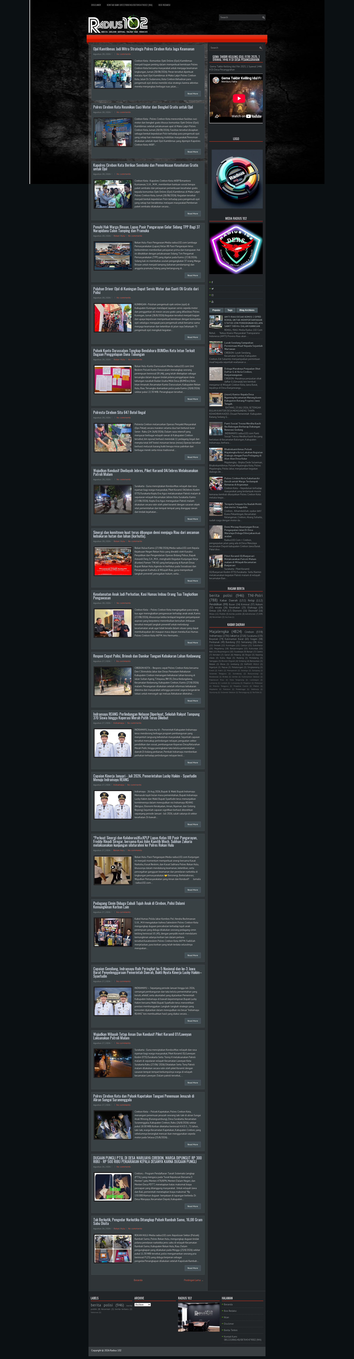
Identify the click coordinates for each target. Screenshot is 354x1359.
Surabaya (238, 651)
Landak (224, 683)
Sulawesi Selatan (228, 692)
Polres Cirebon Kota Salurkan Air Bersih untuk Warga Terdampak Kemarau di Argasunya (242, 481)
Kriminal (245, 604)
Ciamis (259, 651)
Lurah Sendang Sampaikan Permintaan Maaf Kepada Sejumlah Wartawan (243, 346)
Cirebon (249, 632)
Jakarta (234, 635)
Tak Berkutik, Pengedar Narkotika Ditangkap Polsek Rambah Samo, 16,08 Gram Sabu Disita (147, 1221)
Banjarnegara (236, 648)
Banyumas (255, 661)
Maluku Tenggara (220, 686)
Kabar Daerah (229, 600)
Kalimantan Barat (234, 639)
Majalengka (219, 631)
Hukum (259, 604)
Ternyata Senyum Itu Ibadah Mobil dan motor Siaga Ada (242, 506)
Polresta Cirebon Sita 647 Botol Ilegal (119, 412)
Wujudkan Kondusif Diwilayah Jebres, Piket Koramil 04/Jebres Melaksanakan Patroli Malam (145, 472)
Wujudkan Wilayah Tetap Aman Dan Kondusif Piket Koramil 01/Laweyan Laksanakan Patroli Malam (142, 1036)
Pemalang (254, 657)
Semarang (246, 642)
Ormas (212, 610)
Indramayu (118, 723)
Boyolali (213, 639)
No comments (124, 54)
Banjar (250, 651)
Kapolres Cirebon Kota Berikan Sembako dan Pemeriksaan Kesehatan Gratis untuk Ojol (145, 167)
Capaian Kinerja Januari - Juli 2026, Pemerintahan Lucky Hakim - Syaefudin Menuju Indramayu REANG (145, 777)
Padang (240, 657)
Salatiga (244, 670)
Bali (211, 651)
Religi (251, 600)
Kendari (216, 654)
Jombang (235, 664)
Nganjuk (213, 667)
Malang (237, 654)
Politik (222, 613)
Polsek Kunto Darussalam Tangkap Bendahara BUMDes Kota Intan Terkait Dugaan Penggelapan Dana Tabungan (144, 352)
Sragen (253, 639)
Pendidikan (215, 604)
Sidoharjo (255, 689)
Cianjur (244, 645)
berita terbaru (122, 1309)
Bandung (230, 642)
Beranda (138, 1280)
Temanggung (244, 692)
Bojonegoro (223, 651)
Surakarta (252, 635)
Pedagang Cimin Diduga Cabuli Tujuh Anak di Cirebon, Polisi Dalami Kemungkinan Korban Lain (139, 905)
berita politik (235, 613)
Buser (232, 604)
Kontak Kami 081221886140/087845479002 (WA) (129, 4)
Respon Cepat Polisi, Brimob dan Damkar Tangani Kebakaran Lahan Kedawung (147, 656)
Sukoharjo (258, 645)
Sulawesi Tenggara (217, 673)
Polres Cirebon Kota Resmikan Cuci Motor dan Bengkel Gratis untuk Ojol (143, 107)
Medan (256, 686)
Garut (227, 654)
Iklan (226, 1317)
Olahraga (252, 607)
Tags (230, 310)
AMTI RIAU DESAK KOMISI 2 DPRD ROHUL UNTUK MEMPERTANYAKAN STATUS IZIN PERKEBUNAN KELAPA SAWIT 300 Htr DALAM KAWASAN (243, 321)
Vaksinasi (94, 1312)
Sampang (256, 670)
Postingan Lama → (194, 1280)
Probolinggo (240, 689)
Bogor (248, 654)
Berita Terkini (230, 1330)
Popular (216, 310)
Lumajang (235, 683)
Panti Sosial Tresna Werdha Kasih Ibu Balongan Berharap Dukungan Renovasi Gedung (242, 426)
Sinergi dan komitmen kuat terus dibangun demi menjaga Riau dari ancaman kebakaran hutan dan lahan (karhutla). (146, 534)
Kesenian (216, 617)
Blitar (260, 642)
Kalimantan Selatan (251, 676)
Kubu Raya (225, 657)
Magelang (219, 648)
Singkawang (253, 667)
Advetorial (250, 613)
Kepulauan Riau (216, 679)
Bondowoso (213, 676)
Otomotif (253, 610)
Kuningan (230, 645)
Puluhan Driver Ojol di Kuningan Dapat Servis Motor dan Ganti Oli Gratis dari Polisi (146, 290)
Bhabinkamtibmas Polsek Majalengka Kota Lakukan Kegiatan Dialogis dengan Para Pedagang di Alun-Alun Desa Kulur (243, 454)
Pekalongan (237, 667)
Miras (211, 613)
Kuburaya (253, 648)
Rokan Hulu (119, 235)
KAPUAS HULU (251, 664)
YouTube (228, 617)
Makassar (259, 683)
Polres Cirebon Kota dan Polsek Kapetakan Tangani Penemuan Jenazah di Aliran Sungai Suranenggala (143, 1097)
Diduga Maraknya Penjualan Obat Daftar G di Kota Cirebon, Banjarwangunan (242, 372)
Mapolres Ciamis (241, 686)
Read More (193, 93)
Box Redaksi (164, 4)
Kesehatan (234, 607)
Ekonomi (237, 610)
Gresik (211, 670)
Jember (235, 676)
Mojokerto (213, 689)
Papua (225, 667)
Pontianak (214, 642)
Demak (217, 645)
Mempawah (232, 670)
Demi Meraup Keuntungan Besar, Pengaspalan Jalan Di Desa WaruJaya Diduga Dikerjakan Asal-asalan (242, 531)
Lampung (213, 683)
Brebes (225, 676)
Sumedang (237, 673)
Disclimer (96, 4)
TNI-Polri (255, 595)
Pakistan (226, 689)
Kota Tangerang (237, 679)
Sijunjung (213, 692)
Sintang (242, 661)
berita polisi (220, 595)
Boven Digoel (228, 661)
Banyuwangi (253, 673)
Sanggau (213, 661)
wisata (218, 607)
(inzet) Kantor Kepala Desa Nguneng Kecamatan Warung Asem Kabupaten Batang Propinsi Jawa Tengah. (242, 399)
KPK (261, 613)
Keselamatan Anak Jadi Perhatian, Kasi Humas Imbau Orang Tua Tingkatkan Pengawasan (145, 596)
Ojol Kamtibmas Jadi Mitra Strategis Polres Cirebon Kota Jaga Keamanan (143, 49)
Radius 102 (115, 1350)
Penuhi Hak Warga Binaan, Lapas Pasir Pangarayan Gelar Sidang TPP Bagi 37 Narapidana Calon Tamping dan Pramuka (146, 228)
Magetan (247, 683)
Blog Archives (247, 310)
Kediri (220, 670)
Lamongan (254, 679)
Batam (212, 664)
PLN (224, 610)
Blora (222, 664)
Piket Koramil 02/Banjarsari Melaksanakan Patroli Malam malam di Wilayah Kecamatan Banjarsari (240, 560)
